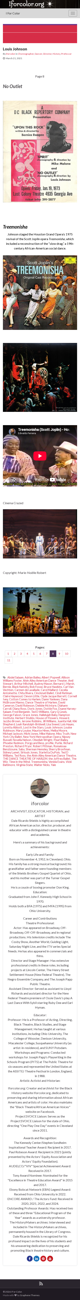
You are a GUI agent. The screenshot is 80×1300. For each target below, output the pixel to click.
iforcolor (10, 53)
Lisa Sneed (52, 724)
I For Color (13, 13)
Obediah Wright (42, 740)
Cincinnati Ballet (44, 693)
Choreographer (26, 53)
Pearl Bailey (61, 740)
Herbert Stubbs (25, 718)
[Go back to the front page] (40, 4)
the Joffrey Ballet (59, 758)
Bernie (7, 686)
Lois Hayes (67, 724)
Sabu (22, 749)
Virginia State (24, 765)
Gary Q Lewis (58, 711)
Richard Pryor (23, 746)
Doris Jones (35, 708)
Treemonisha (39, 761)
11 (8, 660)
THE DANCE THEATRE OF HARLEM (25, 758)
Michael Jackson (13, 733)
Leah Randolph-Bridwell (30, 724)
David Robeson (25, 705)
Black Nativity (20, 686)
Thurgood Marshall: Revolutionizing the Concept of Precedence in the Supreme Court (40, 38)
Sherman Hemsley (37, 749)
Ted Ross (20, 755)
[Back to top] (71, 1291)
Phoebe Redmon (13, 743)
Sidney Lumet (11, 752)
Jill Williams (49, 721)
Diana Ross (19, 708)
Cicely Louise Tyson (42, 28)
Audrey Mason (43, 683)
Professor (66, 53)
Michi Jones (31, 733)
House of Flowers (47, 718)
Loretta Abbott (12, 727)
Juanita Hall (64, 721)
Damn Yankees (51, 699)
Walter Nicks (42, 765)
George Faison (12, 715)
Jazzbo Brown (11, 721)
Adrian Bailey (32, 677)
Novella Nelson (22, 740)
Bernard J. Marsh (63, 683)
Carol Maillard (49, 690)
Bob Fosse (36, 686)
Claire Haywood (13, 696)
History (56, 53)
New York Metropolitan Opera (42, 736)
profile (49, 743)
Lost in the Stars (33, 727)
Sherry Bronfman (59, 749)
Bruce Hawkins (53, 686)
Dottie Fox (50, 708)
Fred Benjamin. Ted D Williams (30, 711)
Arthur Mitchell (23, 683)
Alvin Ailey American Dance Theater (45, 680)
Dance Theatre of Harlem (41, 702)
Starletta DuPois (49, 752)
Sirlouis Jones (29, 752)
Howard (64, 718)
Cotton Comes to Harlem (25, 699)
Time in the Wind (19, 761)
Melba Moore (59, 730)
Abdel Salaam (15, 677)
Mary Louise (23, 730)
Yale (53, 765)
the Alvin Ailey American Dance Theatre (51, 755)
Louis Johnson (54, 727)
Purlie (58, 743)
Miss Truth (63, 733)
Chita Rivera (25, 693)
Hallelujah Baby (48, 715)
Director (47, 53)
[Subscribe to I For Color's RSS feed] (41, 1283)
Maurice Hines (41, 730)
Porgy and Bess (34, 743)
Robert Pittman (42, 746)
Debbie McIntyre (46, 705)
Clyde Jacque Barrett (54, 696)
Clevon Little (31, 696)
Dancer (38, 53)
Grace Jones (30, 715)
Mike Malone (47, 733)
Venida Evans (57, 761)
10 (66, 653)
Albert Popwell (51, 677)
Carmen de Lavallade (27, 690)
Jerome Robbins (32, 721)
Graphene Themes (30, 1295)
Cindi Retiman (63, 693)
